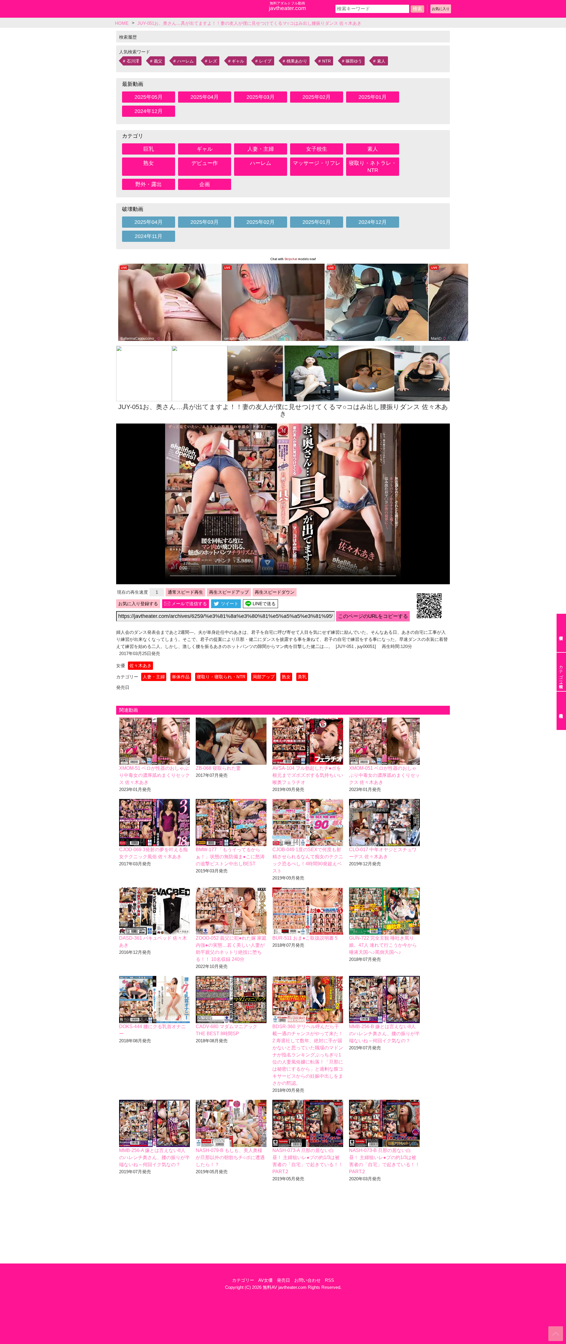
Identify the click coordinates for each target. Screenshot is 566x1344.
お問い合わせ (307, 1280)
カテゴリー (243, 1280)
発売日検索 (561, 711)
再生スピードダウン (274, 592)
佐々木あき (140, 665)
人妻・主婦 (260, 149)
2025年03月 (260, 97)
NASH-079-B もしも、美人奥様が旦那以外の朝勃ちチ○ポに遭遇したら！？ (230, 1157)
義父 (158, 61)
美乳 (302, 676)
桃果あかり (297, 61)
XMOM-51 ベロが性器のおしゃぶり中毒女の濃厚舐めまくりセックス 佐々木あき (154, 775)
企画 (204, 184)
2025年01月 (372, 97)
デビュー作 (204, 163)
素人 (381, 61)
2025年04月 (204, 97)
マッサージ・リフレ (316, 163)
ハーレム (185, 61)
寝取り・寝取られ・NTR (221, 676)
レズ (213, 61)
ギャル (238, 61)
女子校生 (316, 149)
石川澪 (133, 61)
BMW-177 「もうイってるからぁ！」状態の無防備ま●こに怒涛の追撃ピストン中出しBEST (230, 856)
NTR (326, 61)
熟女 (148, 163)
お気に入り (441, 9)
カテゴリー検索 (561, 671)
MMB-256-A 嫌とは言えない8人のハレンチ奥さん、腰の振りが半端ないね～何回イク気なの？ (154, 1157)
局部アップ (264, 676)
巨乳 (148, 149)
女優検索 (561, 633)
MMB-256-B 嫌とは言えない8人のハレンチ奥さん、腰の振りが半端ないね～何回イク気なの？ (384, 1033)
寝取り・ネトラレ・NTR (372, 166)
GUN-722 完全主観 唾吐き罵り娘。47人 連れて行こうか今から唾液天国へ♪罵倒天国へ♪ (383, 945)
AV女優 (265, 1280)
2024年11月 (148, 236)
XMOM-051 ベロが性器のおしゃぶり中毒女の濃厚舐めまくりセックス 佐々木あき (384, 775)
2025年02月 (316, 97)
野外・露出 (148, 184)
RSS (329, 1280)
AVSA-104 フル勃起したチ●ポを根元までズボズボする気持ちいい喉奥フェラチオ (307, 775)
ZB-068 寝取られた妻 (218, 768)
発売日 (283, 1280)
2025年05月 (148, 97)
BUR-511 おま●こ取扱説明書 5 (305, 938)
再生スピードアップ (229, 592)
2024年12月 (148, 111)
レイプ (265, 61)
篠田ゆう (353, 61)
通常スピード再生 (185, 592)
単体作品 (181, 676)
